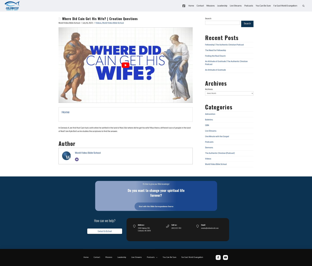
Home (65, 112)
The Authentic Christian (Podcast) (220, 153)
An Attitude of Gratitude (215, 70)
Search (208, 18)
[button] (303, 6)
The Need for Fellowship (215, 50)
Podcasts (209, 142)
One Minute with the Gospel (217, 136)
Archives (209, 89)
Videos (98, 23)
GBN (207, 125)
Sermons (209, 147)
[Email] (77, 159)
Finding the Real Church (215, 56)
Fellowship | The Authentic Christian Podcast (224, 44)
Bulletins (209, 119)
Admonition (210, 114)
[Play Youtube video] (125, 65)
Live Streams (210, 130)
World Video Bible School (113, 23)
